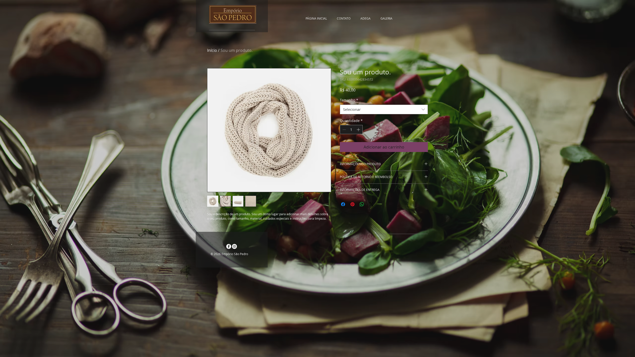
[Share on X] (371, 204)
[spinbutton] (351, 129)
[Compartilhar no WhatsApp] (362, 204)
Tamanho (349, 100)
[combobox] (384, 109)
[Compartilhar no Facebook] (343, 204)
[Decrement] (344, 129)
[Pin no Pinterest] (352, 204)
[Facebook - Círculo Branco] (228, 246)
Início (212, 50)
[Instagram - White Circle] (234, 246)
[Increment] (359, 129)
